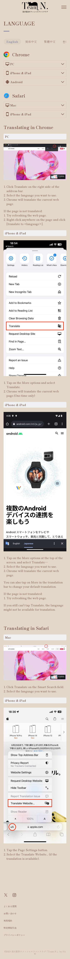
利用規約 (8, 920)
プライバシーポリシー (14, 934)
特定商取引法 (10, 927)
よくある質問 (10, 906)
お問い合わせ (10, 913)
